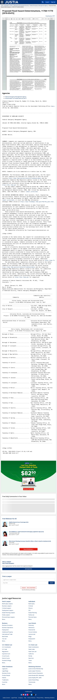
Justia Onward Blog (34, 680)
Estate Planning (33, 612)
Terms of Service (31, 697)
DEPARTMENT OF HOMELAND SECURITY (16, 98)
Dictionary (31, 625)
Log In (47, 2)
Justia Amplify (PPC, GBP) (35, 677)
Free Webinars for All (9, 519)
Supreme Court (6, 654)
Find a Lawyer (7, 576)
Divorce (30, 608)
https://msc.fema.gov (9, 185)
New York (31, 658)
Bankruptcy (32, 603)
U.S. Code (4, 649)
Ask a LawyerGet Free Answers (8, 562)
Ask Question (28, 569)
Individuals (32, 601)
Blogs (30, 636)
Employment (5, 630)
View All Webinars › (29, 549)
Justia (2, 5)
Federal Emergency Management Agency (39, 5)
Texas (30, 660)
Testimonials (32, 682)
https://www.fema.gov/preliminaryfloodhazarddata (25, 178)
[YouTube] (23, 695)
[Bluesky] (31, 695)
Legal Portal (14, 697)
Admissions (31, 627)
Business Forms (6, 673)
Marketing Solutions (35, 666)
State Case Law (32, 651)
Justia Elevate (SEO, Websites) (36, 675)
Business (4, 623)
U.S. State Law (33, 645)
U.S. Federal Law (7, 645)
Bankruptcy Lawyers (7, 603)
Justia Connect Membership (36, 668)
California (31, 654)
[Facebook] (25, 695)
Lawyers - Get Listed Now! (28, 587)
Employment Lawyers (7, 610)
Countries (4, 682)
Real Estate (5, 636)
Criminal (31, 606)
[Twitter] (33, 695)
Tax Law (4, 639)
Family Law (31, 615)
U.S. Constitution (6, 647)
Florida (30, 656)
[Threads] (29, 695)
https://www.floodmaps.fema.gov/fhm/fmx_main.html (37, 201)
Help (25, 697)
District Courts (6, 658)
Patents (4, 677)
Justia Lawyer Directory (35, 671)
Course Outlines (33, 632)
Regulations (5, 651)
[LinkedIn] (21, 695)
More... (4, 619)
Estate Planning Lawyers (8, 612)
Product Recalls (6, 675)
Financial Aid (32, 630)
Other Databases (7, 666)
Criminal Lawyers (6, 608)
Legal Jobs (5, 668)
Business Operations (7, 627)
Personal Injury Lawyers (8, 617)
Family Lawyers (6, 615)
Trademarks (5, 680)
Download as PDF (50, 16)
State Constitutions (34, 647)
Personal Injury (32, 617)
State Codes (32, 649)
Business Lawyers (6, 606)
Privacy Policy (40, 697)
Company (20, 697)
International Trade (7, 634)
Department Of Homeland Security (21, 5)
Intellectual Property (7, 632)
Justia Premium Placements (36, 673)
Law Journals (32, 634)
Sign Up (53, 2)
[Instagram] (27, 695)
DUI (30, 610)
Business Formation (7, 625)
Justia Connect (6, 697)
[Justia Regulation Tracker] (11, 2)
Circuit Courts (5, 656)
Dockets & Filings (6, 660)
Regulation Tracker (8, 5)
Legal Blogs (5, 671)
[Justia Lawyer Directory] (35, 695)
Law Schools (32, 623)
